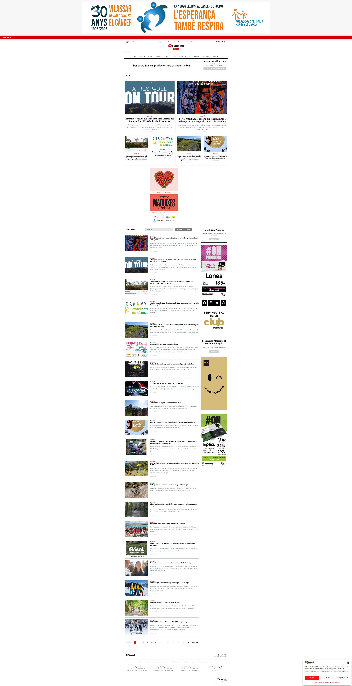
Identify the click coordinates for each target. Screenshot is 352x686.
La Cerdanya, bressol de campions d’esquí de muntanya (169, 583)
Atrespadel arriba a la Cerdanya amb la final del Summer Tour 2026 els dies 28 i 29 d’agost (149, 120)
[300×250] (214, 320)
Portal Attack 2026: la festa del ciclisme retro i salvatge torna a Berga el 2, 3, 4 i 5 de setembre (202, 120)
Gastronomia (182, 56)
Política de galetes (318, 682)
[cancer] (176, 17)
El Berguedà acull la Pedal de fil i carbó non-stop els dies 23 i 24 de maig (173, 505)
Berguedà (166, 42)
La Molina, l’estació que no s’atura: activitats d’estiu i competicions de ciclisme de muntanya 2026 (173, 442)
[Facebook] (204, 303)
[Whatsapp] (223, 303)
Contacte (166, 662)
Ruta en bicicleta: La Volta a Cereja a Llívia (165, 602)
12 (183, 642)
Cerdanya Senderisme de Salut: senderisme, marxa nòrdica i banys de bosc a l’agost (163, 154)
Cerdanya (159, 42)
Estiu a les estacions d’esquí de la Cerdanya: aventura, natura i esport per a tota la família (189, 158)
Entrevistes (196, 56)
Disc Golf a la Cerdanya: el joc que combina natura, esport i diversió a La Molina (174, 464)
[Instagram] (211, 303)
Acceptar (311, 678)
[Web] (164, 195)
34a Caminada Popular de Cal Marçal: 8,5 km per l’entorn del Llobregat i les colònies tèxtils (136, 158)
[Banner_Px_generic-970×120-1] (162, 65)
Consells (214, 56)
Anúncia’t (140, 662)
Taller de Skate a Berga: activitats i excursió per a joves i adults (172, 364)
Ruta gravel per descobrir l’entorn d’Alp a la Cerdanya (169, 485)
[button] (348, 662)
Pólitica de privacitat (203, 662)
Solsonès (186, 42)
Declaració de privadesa (328, 682)
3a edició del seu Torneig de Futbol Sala (164, 344)
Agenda (141, 56)
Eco (190, 56)
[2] (214, 383)
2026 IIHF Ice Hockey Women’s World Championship (168, 622)
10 (173, 642)
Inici (135, 56)
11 (178, 642)
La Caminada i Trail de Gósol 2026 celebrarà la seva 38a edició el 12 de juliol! (173, 544)
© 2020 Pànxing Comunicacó (176, 662)
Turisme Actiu (159, 56)
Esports (167, 56)
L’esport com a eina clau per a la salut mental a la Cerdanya (171, 563)
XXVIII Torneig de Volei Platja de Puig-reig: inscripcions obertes (215, 157)
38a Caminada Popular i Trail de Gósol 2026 (165, 403)
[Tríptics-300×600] (214, 440)
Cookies (211, 662)
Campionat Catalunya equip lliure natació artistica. (168, 524)
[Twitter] (217, 303)
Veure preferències (342, 678)
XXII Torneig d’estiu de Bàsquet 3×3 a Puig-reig (166, 383)
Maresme (173, 42)
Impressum (337, 682)
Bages (179, 42)
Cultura (174, 56)
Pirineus (192, 42)
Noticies (150, 56)
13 (188, 642)
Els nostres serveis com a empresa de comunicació (153, 662)
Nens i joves (206, 56)
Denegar (326, 678)
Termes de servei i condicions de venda (190, 662)
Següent (195, 642)
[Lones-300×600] (214, 271)
